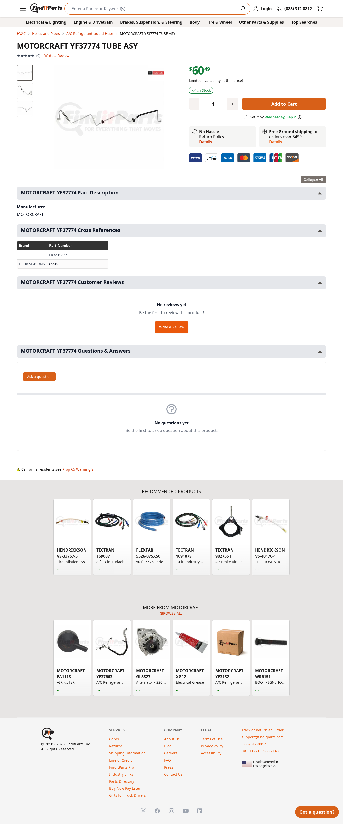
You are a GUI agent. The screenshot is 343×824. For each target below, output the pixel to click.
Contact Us (173, 774)
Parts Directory (121, 781)
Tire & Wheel (219, 22)
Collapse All (313, 179)
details (275, 141)
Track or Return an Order (263, 730)
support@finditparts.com (263, 737)
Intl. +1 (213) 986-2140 (260, 751)
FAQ (167, 760)
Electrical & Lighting (46, 22)
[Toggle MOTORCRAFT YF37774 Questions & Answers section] (320, 351)
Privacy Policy (212, 746)
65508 (54, 264)
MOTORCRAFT (30, 214)
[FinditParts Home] (46, 8)
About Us (172, 739)
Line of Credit (120, 760)
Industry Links (121, 774)
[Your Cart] (320, 9)
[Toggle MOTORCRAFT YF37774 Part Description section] (320, 193)
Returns (116, 746)
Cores (114, 739)
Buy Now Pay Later (124, 788)
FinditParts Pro (121, 767)
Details (205, 141)
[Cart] (320, 9)
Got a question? (317, 812)
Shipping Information (127, 753)
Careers (170, 753)
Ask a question (39, 376)
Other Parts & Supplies (261, 22)
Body (195, 22)
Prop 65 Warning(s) (78, 469)
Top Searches (304, 22)
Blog (168, 746)
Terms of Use (212, 739)
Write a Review (56, 55)
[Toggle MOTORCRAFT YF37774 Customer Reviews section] (320, 282)
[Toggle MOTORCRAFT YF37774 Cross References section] (320, 230)
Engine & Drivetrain (93, 22)
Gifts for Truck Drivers (127, 795)
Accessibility (211, 753)
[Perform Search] (243, 9)
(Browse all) (171, 613)
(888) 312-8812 (254, 744)
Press (168, 767)
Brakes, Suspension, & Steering (151, 22)
